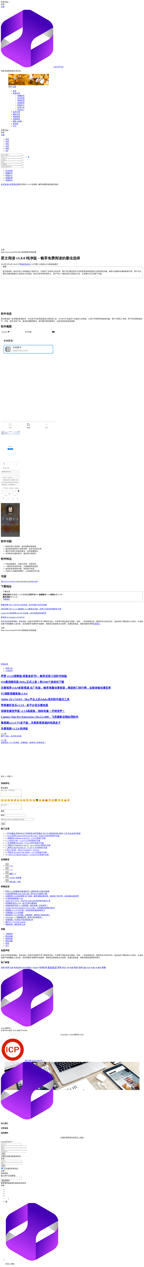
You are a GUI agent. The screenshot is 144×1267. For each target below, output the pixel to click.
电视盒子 (21, 105)
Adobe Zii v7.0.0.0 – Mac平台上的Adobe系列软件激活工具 (35, 699)
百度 (7, 141)
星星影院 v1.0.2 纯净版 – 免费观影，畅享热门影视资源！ (27, 915)
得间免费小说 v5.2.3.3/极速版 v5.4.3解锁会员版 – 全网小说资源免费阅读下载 (31, 609)
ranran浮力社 (58, 67)
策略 (104, 967)
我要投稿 (9, 939)
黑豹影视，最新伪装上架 (15, 924)
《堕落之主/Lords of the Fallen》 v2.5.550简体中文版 (26, 852)
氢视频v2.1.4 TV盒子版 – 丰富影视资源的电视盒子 (31, 722)
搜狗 (7, 148)
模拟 (76, 967)
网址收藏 (9, 936)
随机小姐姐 (17, 121)
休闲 (7, 967)
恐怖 (3, 968)
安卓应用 (21, 98)
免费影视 (9, 178)
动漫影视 (16, 119)
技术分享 (16, 112)
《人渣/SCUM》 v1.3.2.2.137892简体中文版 (23, 840)
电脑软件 (21, 96)
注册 (2, 7)
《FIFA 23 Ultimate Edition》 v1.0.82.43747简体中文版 (28, 855)
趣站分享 (16, 114)
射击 (64, 968)
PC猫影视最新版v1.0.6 (14, 693)
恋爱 (11, 968)
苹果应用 (21, 100)
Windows (20, 110)
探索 (71, 968)
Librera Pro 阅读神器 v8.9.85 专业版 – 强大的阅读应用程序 (23, 613)
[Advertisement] (72, 201)
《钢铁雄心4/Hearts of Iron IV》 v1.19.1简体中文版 (26, 838)
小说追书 (9, 671)
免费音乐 (9, 180)
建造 (85, 968)
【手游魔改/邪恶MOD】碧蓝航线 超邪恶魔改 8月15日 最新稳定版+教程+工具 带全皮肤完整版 (43, 833)
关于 (14, 126)
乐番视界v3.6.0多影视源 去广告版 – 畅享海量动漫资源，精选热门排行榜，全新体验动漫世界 (56, 687)
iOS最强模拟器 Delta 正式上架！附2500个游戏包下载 (32, 681)
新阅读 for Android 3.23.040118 (12, 617)
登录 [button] (2, 4)
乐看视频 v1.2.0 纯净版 (14, 728)
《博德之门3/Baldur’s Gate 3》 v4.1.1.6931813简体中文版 (28, 845)
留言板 (15, 124)
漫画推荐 (16, 117)
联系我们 (96, 624)
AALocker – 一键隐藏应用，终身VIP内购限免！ (24, 917)
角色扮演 (52, 967)
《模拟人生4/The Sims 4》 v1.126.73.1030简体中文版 (26, 848)
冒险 (59, 967)
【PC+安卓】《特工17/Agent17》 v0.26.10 (22, 850)
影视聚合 (28, 968)
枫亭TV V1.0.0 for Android (15, 922)
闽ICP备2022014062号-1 (34, 1061)
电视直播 (17, 968)
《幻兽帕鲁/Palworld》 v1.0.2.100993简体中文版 (25, 843)
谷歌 (7, 144)
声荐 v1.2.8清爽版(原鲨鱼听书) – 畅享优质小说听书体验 (34, 676)
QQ (2, 819)
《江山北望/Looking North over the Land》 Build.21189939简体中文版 (33, 836)
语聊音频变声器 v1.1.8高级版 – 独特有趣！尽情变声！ (33, 711)
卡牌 (68, 968)
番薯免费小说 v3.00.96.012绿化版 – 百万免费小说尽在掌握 (24, 605)
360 (6, 151)
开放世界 (35, 968)
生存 (89, 968)
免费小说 (9, 668)
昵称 (2, 815)
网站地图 (9, 941)
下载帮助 (9, 934)
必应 (7, 146)
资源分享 (16, 93)
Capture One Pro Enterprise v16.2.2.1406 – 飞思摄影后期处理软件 (40, 716)
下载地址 (6, 599)
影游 (23, 968)
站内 (7, 139)
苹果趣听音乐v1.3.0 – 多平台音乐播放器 (24, 705)
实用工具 (21, 107)
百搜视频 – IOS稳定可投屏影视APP (19, 920)
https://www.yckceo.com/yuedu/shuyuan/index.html (19, 581)
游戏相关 (21, 103)
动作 (80, 967)
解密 (99, 968)
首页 (14, 91)
